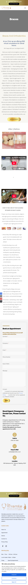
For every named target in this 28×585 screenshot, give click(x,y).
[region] (14, 573)
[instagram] (6, 546)
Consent (5, 389)
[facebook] (2, 546)
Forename (6, 343)
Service (3, 535)
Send (6, 400)
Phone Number (6, 357)
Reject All (14, 582)
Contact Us (4, 538)
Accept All (14, 574)
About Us (3, 529)
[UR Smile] (14, 510)
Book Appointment (14, 3)
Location (14, 461)
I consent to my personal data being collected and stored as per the (13, 393)
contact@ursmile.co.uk (14, 451)
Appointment (14, 119)
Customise (14, 578)
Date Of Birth (6, 363)
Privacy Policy (4, 541)
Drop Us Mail (14, 450)
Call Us (15, 438)
